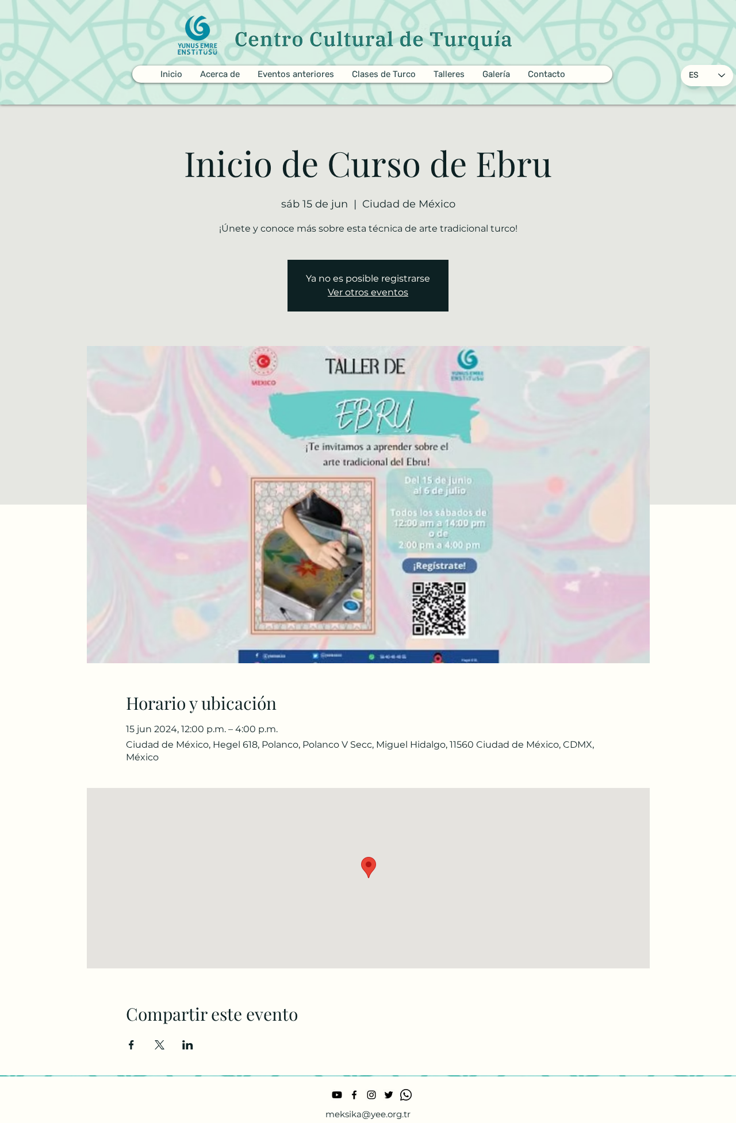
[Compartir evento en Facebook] (131, 1044)
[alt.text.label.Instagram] (371, 1095)
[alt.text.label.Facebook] (354, 1095)
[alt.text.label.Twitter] (388, 1095)
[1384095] (406, 1095)
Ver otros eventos (368, 292)
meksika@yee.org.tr (368, 1114)
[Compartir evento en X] (159, 1044)
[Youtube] (337, 1095)
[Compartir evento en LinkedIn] (187, 1044)
